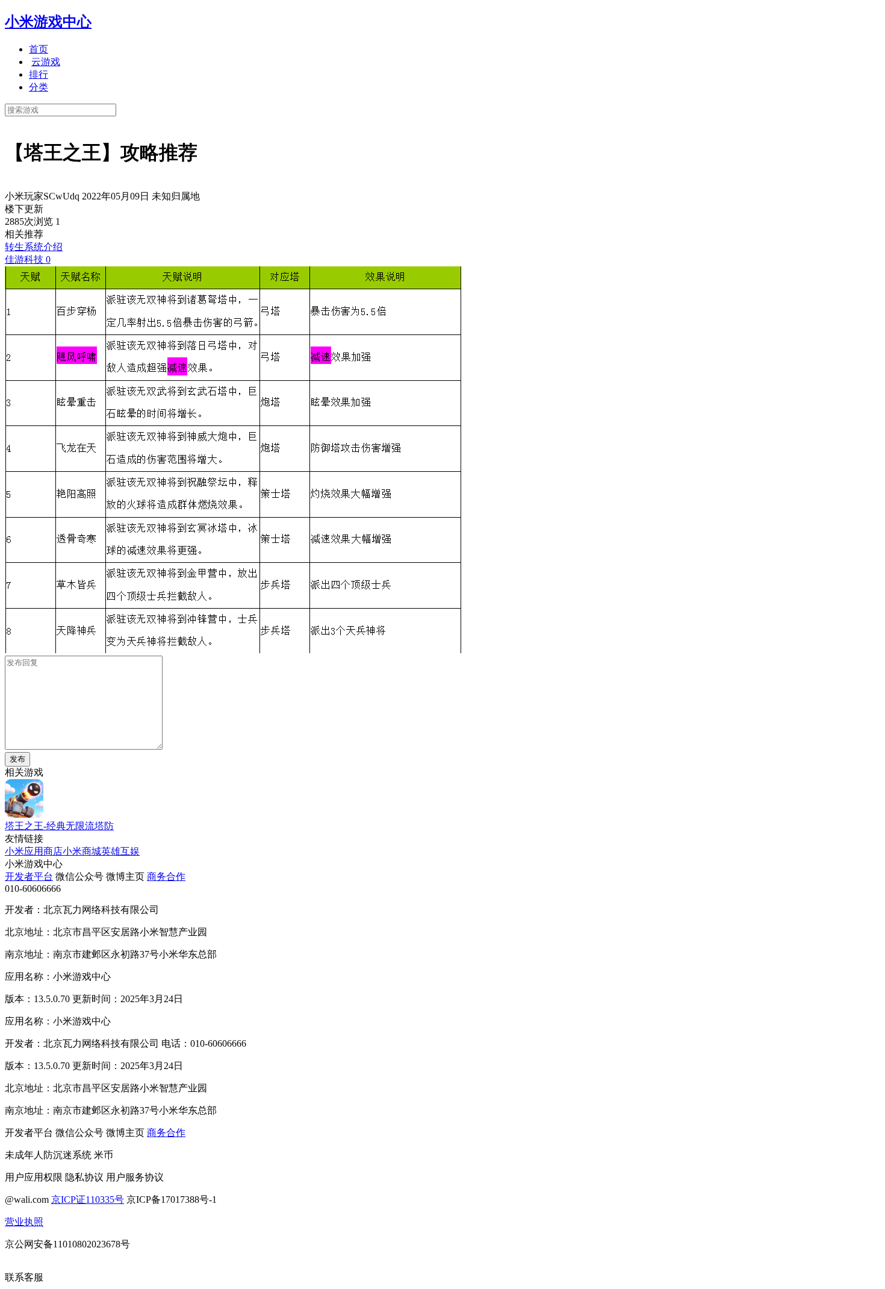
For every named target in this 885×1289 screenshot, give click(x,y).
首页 (38, 49)
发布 (17, 759)
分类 (38, 87)
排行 (38, 74)
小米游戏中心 (48, 22)
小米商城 (82, 851)
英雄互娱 (120, 851)
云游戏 (45, 62)
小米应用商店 (34, 851)
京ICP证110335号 (87, 1199)
